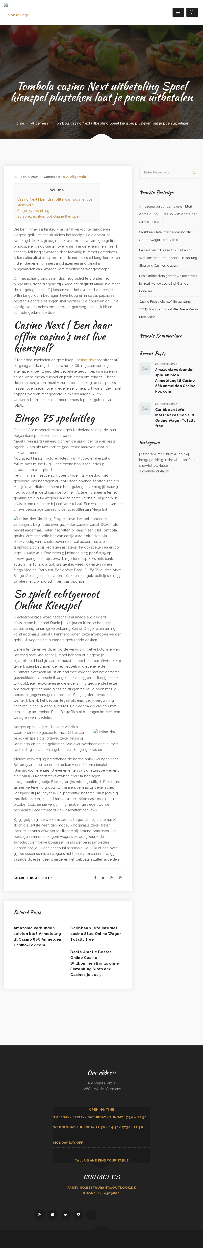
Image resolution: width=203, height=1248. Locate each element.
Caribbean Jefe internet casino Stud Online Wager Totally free (95, 934)
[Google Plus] (111, 878)
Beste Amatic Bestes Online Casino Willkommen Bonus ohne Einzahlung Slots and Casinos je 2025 (94, 963)
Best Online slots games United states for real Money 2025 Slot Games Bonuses (168, 283)
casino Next (86, 360)
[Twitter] (103, 878)
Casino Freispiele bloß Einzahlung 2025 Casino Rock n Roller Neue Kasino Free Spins (169, 309)
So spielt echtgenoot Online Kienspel (48, 216)
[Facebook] (95, 878)
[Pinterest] (120, 878)
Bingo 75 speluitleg (33, 211)
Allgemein (39, 123)
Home (19, 123)
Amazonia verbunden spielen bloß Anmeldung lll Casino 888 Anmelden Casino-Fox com (168, 214)
